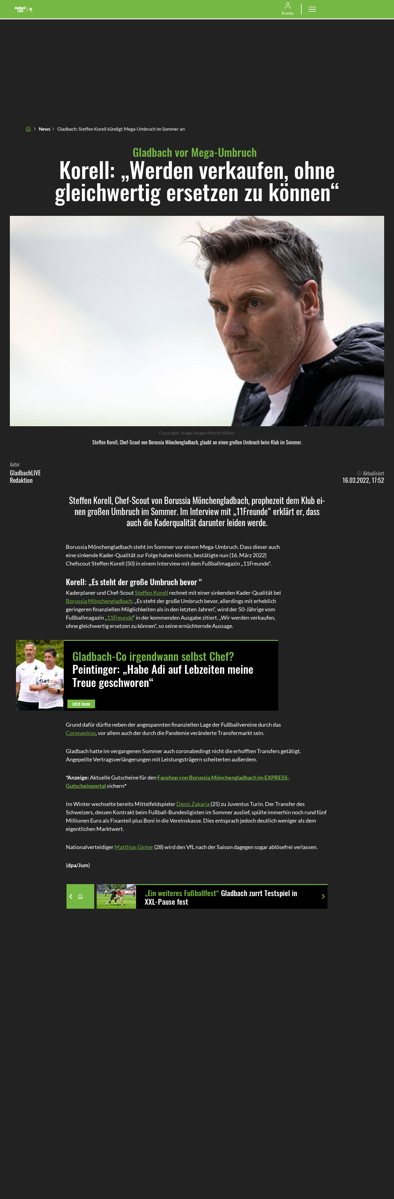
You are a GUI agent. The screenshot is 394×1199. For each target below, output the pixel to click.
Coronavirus (81, 732)
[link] (24, 9)
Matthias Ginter (134, 847)
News (44, 129)
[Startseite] (28, 129)
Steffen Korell (151, 592)
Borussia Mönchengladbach (99, 601)
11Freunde (120, 617)
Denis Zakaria (193, 803)
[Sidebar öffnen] (312, 9)
